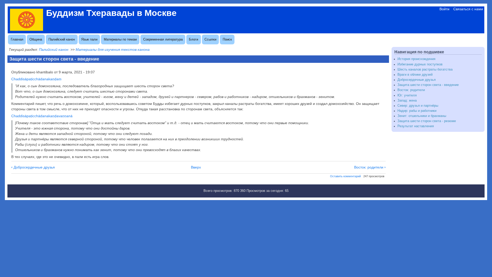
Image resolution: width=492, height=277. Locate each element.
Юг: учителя (407, 95)
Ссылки (210, 39)
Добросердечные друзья (33, 167)
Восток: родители (370, 167)
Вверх (196, 167)
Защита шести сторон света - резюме (426, 121)
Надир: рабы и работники (416, 111)
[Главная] (26, 29)
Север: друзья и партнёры (417, 105)
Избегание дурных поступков (420, 64)
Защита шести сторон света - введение (428, 85)
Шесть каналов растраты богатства (425, 69)
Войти (444, 9)
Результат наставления (415, 126)
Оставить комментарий (345, 176)
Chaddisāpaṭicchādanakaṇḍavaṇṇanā (42, 116)
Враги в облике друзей (415, 74)
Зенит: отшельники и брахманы (421, 116)
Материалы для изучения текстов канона (113, 49)
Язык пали (89, 39)
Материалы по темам (120, 39)
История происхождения (416, 59)
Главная (17, 39)
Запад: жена (407, 100)
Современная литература (163, 39)
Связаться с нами (468, 9)
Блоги (193, 39)
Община (35, 39)
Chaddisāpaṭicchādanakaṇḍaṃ (36, 79)
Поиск (227, 39)
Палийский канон (61, 39)
